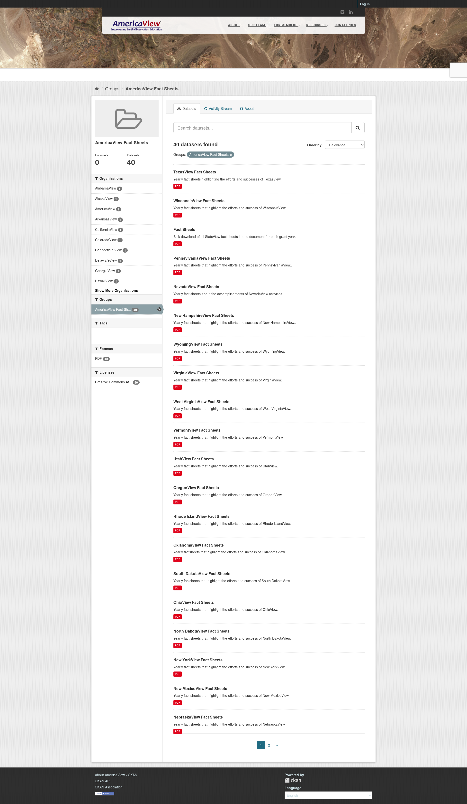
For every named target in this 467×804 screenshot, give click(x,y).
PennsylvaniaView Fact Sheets (201, 258)
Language (293, 787)
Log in (365, 3)
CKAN (293, 780)
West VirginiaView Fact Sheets (201, 401)
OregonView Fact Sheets (196, 487)
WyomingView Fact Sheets (198, 344)
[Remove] (231, 155)
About (249, 108)
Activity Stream (220, 108)
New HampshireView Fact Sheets (203, 315)
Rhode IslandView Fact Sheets (201, 516)
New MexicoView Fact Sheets (200, 688)
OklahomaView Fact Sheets (198, 545)
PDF (177, 186)
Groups (112, 88)
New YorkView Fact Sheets (198, 659)
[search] (358, 127)
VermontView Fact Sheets (197, 430)
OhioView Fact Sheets (193, 602)
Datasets (188, 108)
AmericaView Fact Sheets (152, 88)
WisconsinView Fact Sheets (199, 200)
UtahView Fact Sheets (193, 459)
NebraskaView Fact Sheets (198, 717)
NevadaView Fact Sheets (196, 286)
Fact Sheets (184, 229)
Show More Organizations (116, 290)
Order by (314, 144)
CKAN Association (109, 787)
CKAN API (102, 780)
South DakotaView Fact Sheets (201, 573)
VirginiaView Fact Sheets (196, 373)
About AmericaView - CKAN (116, 774)
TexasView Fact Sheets (194, 172)
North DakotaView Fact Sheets (201, 631)
